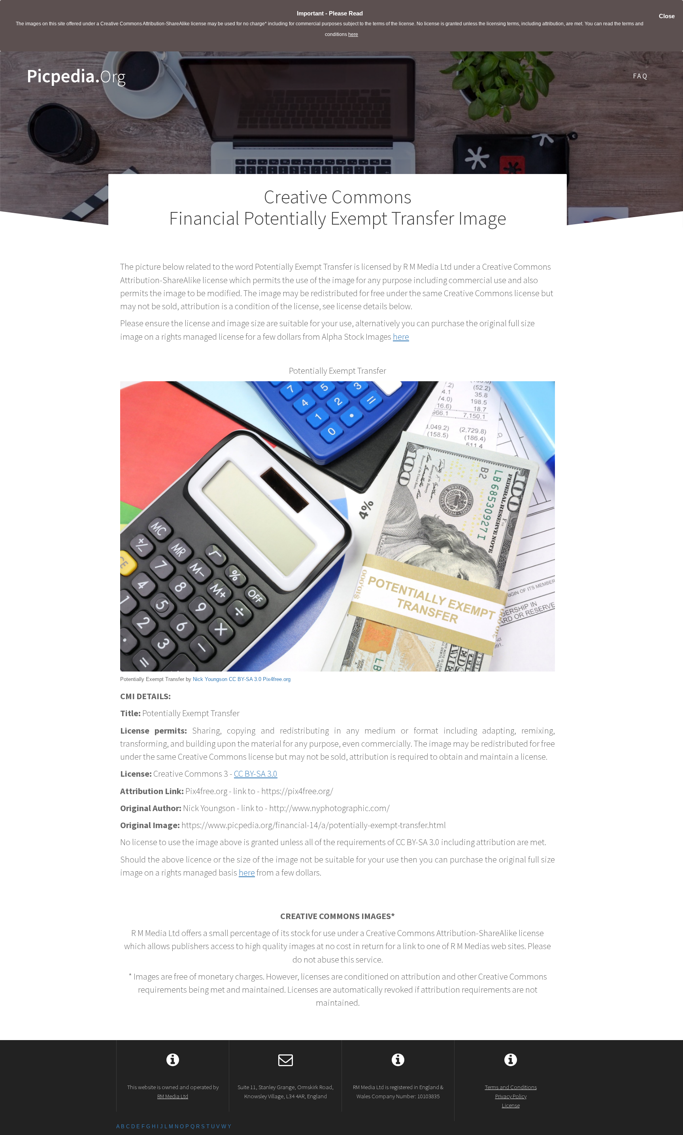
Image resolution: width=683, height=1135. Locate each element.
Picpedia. (76, 76)
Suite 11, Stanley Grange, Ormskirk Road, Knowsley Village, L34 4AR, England (286, 1091)
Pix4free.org (277, 679)
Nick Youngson (210, 679)
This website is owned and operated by (173, 1091)
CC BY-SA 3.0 (245, 679)
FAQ (640, 75)
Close (667, 16)
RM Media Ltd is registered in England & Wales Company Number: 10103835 (398, 1091)
